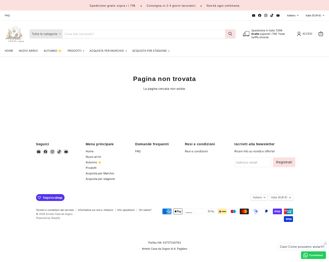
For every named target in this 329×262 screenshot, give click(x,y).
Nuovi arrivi (28, 51)
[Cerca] (230, 33)
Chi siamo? (145, 209)
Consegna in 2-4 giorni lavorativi (171, 5)
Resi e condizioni (196, 151)
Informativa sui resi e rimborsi (95, 209)
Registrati (284, 162)
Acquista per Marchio (107, 51)
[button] (305, 34)
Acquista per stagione (150, 51)
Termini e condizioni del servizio (55, 209)
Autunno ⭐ (53, 51)
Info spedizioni (126, 209)
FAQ (7, 15)
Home (9, 51)
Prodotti (75, 51)
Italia (313, 15)
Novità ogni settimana (223, 5)
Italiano (291, 15)
